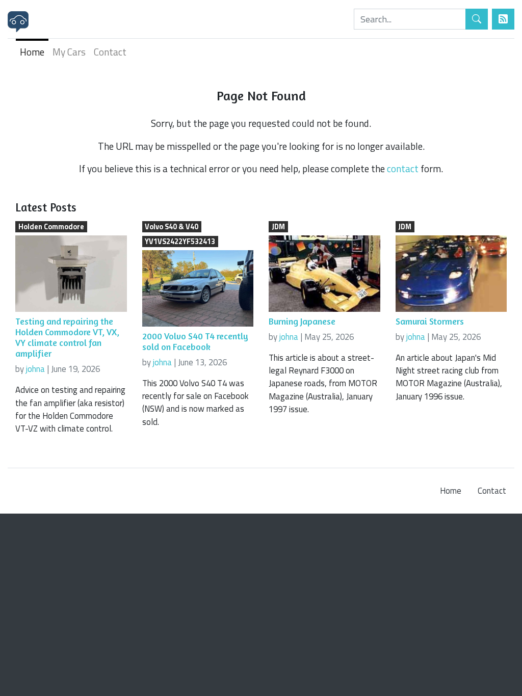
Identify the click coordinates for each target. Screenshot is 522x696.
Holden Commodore (51, 226)
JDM (278, 226)
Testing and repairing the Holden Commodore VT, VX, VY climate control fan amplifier (67, 337)
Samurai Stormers (430, 321)
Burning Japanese (302, 321)
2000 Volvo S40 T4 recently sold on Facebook (195, 341)
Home (32, 51)
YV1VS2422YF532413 (180, 241)
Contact (110, 51)
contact (403, 168)
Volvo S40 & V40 (171, 226)
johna (35, 369)
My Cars (69, 51)
